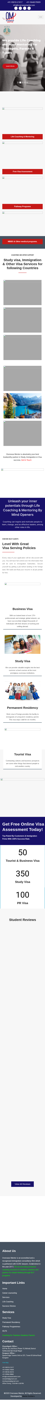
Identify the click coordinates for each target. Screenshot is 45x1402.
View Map (5, 1362)
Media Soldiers (28, 1396)
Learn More (10, 66)
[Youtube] (24, 8)
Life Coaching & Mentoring (22, 137)
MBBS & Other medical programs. (22, 241)
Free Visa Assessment (22, 172)
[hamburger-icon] (40, 17)
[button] (22, 947)
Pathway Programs (22, 206)
